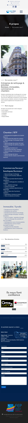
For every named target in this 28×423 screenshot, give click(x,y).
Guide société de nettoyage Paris (14, 416)
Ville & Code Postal (4, 358)
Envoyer (3, 387)
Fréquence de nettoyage (5, 371)
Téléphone (3, 354)
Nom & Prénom (4, 346)
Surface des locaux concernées (7, 367)
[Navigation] (21, 11)
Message (3, 375)
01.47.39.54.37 (6, 341)
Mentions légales (14, 417)
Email (2, 350)
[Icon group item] (13, 7)
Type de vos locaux (4, 363)
